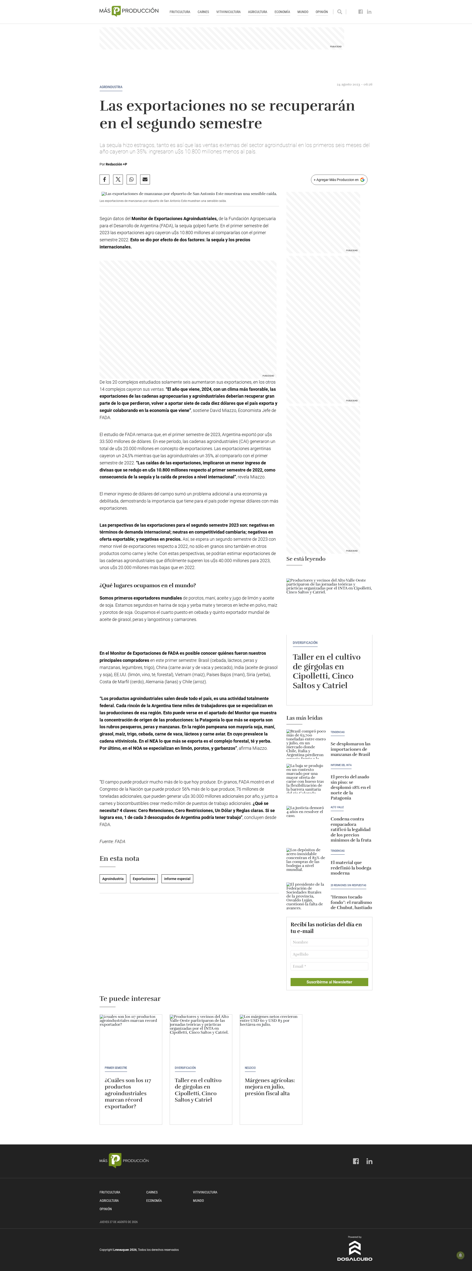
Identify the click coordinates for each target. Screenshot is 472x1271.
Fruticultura (180, 12)
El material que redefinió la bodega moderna (351, 868)
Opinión (322, 12)
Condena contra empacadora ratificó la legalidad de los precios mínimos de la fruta (351, 829)
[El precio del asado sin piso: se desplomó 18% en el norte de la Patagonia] (306, 778)
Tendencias (338, 732)
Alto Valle (337, 807)
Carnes (203, 12)
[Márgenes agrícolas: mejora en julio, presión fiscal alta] (271, 1038)
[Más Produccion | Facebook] (361, 11)
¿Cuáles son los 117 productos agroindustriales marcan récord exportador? (128, 1093)
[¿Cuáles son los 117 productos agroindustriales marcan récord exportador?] (131, 1038)
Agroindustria (111, 87)
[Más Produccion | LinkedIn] (369, 11)
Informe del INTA (341, 765)
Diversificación (305, 643)
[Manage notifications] (460, 1255)
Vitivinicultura (228, 12)
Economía (282, 12)
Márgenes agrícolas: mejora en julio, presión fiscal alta (270, 1087)
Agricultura (257, 12)
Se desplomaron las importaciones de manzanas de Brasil (350, 749)
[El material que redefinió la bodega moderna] (306, 863)
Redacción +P (116, 164)
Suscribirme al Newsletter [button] (329, 982)
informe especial (177, 879)
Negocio (250, 1068)
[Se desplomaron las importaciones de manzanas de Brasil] (306, 744)
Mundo (302, 12)
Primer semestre (116, 1068)
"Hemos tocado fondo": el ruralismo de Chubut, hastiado (351, 902)
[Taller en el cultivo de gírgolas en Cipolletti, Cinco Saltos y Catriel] (329, 602)
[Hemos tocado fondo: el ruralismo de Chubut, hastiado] (306, 897)
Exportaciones (144, 879)
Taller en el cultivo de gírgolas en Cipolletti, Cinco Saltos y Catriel (327, 671)
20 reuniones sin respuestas (348, 885)
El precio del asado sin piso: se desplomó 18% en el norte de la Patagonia (350, 787)
